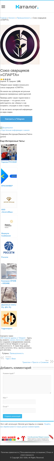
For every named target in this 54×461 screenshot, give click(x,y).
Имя (5, 398)
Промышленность (24, 18)
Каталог (12, 18)
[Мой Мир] (31, 449)
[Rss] (23, 449)
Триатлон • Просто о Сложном (35, 361)
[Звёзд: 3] (5, 79)
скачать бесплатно (16, 340)
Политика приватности (10, 452)
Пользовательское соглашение (32, 452)
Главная (3, 18)
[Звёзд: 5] (10, 79)
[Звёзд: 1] (1, 79)
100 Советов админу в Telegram (12, 338)
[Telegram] (28, 449)
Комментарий (9, 373)
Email (5, 407)
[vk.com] (25, 449)
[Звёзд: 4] (8, 79)
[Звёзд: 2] (3, 79)
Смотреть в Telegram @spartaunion (13, 120)
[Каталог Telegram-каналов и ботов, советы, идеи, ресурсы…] (27, 6)
